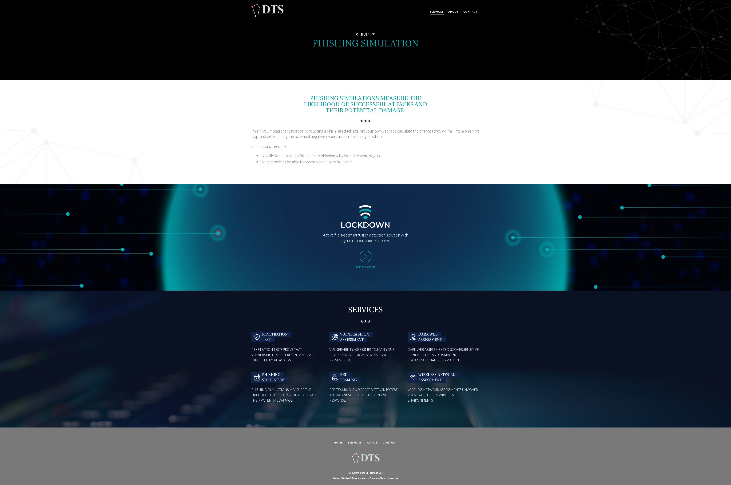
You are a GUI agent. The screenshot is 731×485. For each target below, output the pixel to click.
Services (437, 11)
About (453, 11)
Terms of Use (375, 472)
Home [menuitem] (338, 442)
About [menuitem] (372, 442)
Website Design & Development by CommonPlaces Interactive (365, 478)
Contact (470, 11)
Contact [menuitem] (390, 442)
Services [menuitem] (355, 442)
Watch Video (365, 267)
